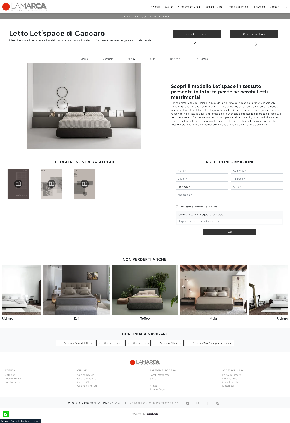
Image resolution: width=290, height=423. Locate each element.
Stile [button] (152, 58)
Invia (229, 232)
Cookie (14, 421)
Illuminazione (229, 378)
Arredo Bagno (158, 389)
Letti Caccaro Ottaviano (168, 343)
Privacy (4, 421)
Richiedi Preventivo (196, 33)
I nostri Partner (13, 382)
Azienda (155, 6)
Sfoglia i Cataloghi (254, 33)
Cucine (169, 6)
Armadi (154, 385)
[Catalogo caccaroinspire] (51, 184)
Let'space (164, 17)
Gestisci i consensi (30, 421)
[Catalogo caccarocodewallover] (84, 184)
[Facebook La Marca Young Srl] (208, 402)
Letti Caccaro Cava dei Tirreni (75, 343)
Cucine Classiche (87, 382)
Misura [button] (132, 58)
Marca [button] (84, 58)
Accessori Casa (214, 6)
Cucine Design (85, 374)
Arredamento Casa (189, 6)
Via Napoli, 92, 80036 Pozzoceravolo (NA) (154, 402)
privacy (214, 207)
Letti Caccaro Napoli (110, 343)
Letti (154, 17)
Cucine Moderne (87, 378)
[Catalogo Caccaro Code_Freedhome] (18, 184)
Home (123, 17)
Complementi (230, 382)
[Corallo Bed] (197, 44)
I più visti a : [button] (202, 58)
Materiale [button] (107, 58)
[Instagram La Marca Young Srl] (217, 402)
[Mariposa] (254, 44)
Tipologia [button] (175, 58)
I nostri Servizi (13, 378)
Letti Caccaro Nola (138, 343)
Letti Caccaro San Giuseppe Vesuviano (209, 343)
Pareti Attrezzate (159, 374)
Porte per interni (232, 374)
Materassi (228, 385)
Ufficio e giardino (238, 6)
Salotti (153, 378)
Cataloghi (10, 374)
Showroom (259, 6)
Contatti (274, 6)
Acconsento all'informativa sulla (199, 207)
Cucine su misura (87, 385)
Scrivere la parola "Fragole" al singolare (200, 214)
